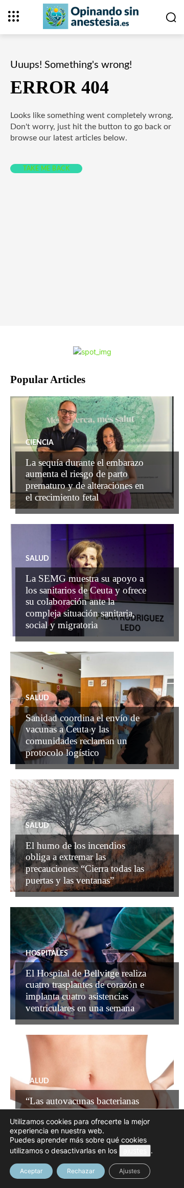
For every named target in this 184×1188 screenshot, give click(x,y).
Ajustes (129, 1171)
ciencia (40, 442)
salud (37, 558)
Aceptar (31, 1171)
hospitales (47, 953)
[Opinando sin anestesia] (92, 16)
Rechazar (81, 1171)
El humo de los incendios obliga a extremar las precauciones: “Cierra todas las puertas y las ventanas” (85, 863)
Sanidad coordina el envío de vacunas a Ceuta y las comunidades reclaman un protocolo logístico (83, 735)
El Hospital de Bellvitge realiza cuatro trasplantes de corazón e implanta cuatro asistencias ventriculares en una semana (86, 990)
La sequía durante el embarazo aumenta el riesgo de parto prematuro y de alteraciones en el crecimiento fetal (85, 480)
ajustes (135, 1150)
